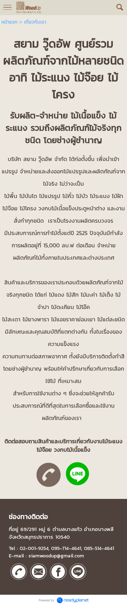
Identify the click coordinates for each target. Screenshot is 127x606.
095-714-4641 (66, 548)
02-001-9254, (34, 548)
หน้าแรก (9, 22)
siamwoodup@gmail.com (56, 555)
